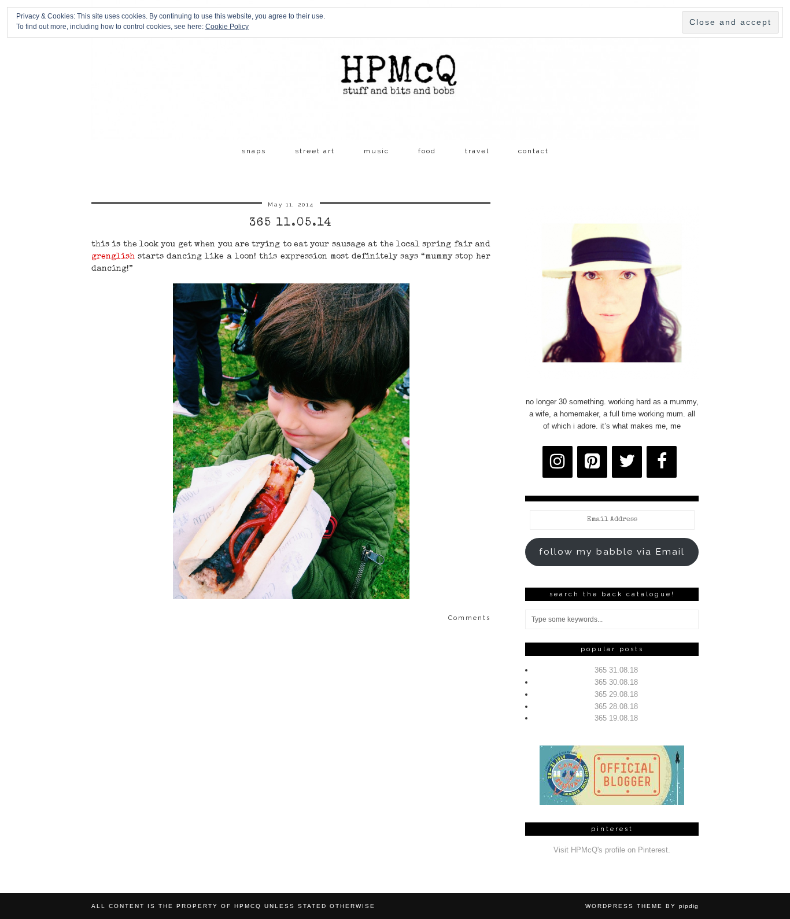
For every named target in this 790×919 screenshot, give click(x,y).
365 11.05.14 (291, 223)
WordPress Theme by (642, 906)
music (376, 151)
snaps (254, 151)
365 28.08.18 (616, 706)
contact (533, 151)
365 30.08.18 (616, 682)
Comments (469, 618)
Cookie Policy (227, 27)
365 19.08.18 (616, 718)
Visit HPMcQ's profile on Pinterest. (611, 850)
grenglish (113, 257)
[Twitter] (627, 462)
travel (477, 151)
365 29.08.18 (616, 694)
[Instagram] (557, 462)
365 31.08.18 (616, 670)
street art (315, 151)
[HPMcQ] (395, 70)
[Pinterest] (592, 462)
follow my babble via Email (612, 551)
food (427, 151)
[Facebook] (662, 462)
